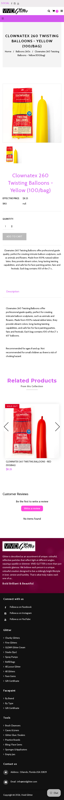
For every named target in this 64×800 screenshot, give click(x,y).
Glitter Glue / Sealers (15, 735)
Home (8, 51)
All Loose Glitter (13, 666)
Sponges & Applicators (16, 749)
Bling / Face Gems (13, 744)
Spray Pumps (11, 657)
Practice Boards (12, 739)
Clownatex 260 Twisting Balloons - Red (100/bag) (28, 463)
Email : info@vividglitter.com (24, 781)
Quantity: (8, 219)
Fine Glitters (11, 642)
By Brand (9, 698)
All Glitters (10, 671)
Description (12, 291)
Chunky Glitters (12, 638)
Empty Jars (10, 754)
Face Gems (10, 676)
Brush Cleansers (13, 725)
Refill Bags (10, 662)
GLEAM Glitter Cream (15, 647)
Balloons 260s (23, 51)
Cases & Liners (12, 730)
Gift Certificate (12, 681)
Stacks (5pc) (11, 652)
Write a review (32, 508)
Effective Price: (11, 198)
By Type (9, 703)
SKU (5, 203)
